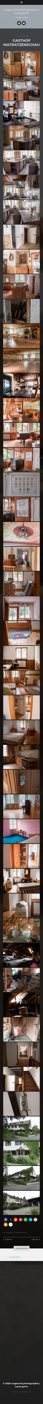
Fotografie (9, 1233)
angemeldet (14, 1257)
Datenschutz (26, 1392)
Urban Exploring (20, 1233)
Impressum (16, 1392)
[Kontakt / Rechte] (24, 23)
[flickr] (19, 23)
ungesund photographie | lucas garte (21, 11)
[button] (6, 1220)
